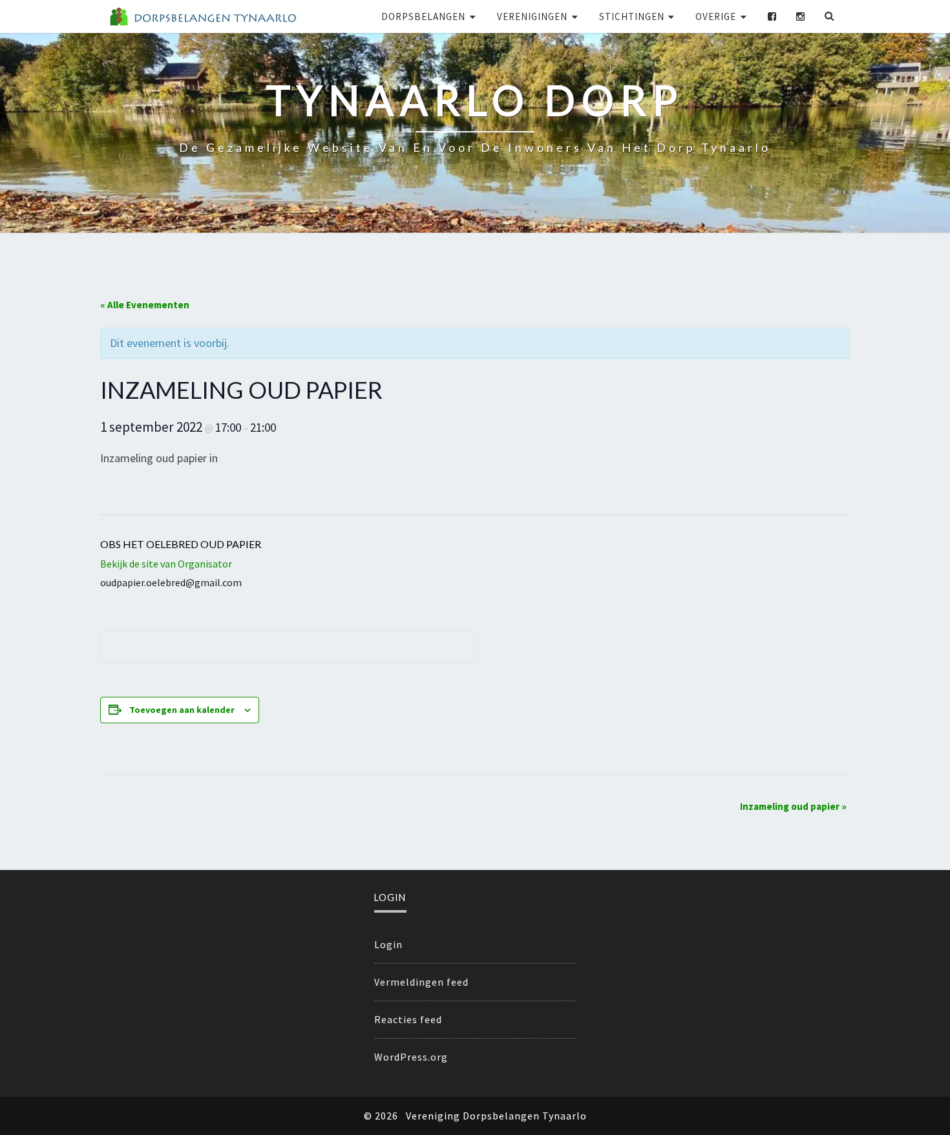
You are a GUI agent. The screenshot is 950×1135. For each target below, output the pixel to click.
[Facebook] (772, 16)
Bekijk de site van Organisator (166, 563)
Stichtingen (631, 16)
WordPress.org (411, 1056)
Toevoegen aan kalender (182, 710)
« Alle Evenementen (144, 305)
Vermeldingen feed (421, 981)
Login (388, 944)
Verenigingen (532, 16)
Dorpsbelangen (423, 16)
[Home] (202, 16)
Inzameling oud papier (793, 806)
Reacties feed (408, 1019)
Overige (715, 16)
